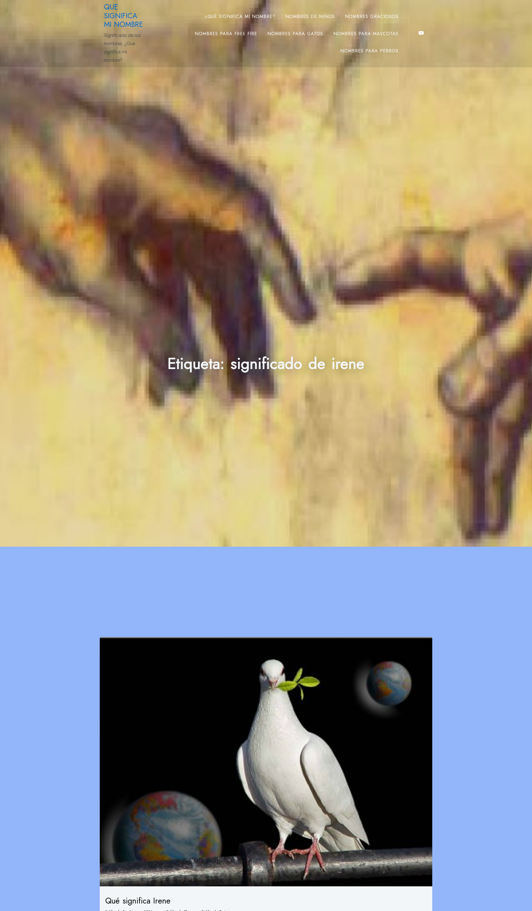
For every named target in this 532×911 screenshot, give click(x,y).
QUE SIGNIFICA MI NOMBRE (123, 16)
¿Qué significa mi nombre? (240, 16)
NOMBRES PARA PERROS (369, 51)
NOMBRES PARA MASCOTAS (365, 33)
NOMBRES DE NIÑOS (310, 16)
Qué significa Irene (137, 901)
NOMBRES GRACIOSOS (371, 16)
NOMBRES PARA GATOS (295, 33)
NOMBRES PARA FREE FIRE (226, 33)
